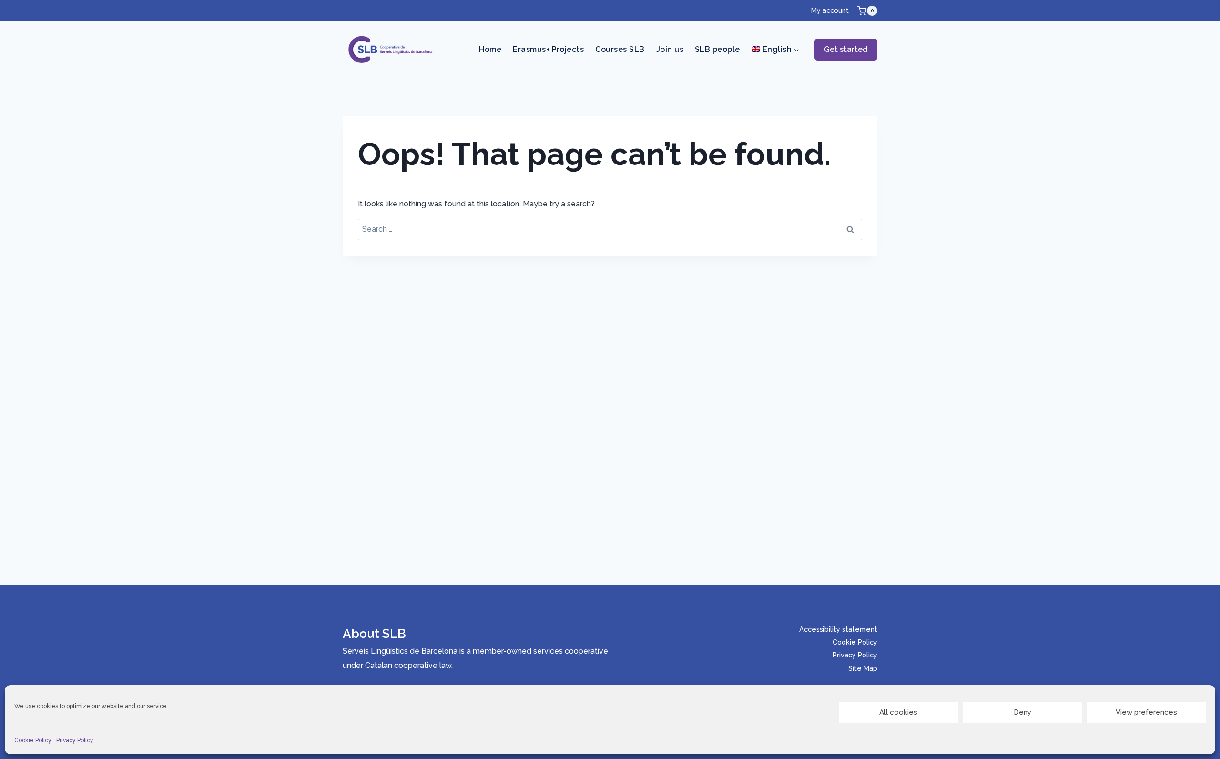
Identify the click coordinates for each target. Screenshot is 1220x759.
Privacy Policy (74, 740)
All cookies (898, 712)
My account (830, 10)
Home (490, 49)
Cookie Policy (32, 740)
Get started (846, 49)
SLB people (717, 49)
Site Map (862, 668)
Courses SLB (619, 49)
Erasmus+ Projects (548, 49)
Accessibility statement (838, 629)
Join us (669, 49)
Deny (1022, 712)
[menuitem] (775, 49)
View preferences (1146, 712)
